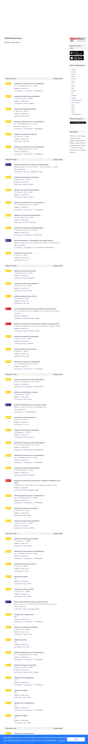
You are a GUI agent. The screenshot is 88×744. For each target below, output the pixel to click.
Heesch (73, 90)
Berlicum (73, 71)
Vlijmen (73, 109)
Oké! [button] (76, 739)
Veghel (73, 107)
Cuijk (72, 83)
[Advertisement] (33, 60)
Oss (72, 93)
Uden (72, 104)
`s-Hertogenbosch (76, 114)
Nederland (7, 42)
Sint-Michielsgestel (76, 100)
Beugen (73, 74)
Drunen (73, 86)
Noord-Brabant (18, 90)
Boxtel (73, 81)
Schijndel (73, 97)
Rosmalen (74, 95)
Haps (72, 88)
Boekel (73, 76)
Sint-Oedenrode (75, 102)
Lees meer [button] (62, 740)
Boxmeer (73, 78)
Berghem (73, 69)
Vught (72, 111)
